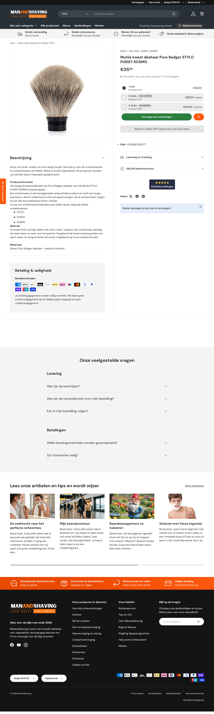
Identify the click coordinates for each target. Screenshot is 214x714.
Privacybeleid (137, 693)
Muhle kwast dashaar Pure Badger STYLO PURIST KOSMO (37, 43)
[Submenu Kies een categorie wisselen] (36, 25)
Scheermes (78, 652)
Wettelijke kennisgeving (193, 700)
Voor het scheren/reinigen (87, 608)
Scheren (77, 614)
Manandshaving (24, 693)
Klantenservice (127, 608)
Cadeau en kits (80, 664)
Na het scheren (81, 621)
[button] (202, 13)
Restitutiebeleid (173, 693)
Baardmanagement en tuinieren (127, 526)
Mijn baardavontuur (75, 524)
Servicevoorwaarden (195, 693)
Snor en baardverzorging (86, 627)
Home (12, 43)
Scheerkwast (79, 646)
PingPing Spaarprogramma (156, 25)
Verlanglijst (138, 2)
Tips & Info (154, 2)
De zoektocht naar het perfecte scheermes (27, 526)
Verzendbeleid (154, 693)
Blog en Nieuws (127, 627)
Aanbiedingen (82, 25)
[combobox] (118, 13)
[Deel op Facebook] (137, 196)
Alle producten (50, 25)
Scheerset (78, 658)
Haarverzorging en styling (86, 633)
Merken (99, 25)
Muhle (123, 51)
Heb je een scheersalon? (133, 639)
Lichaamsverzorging (83, 639)
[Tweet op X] (131, 196)
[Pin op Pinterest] (143, 196)
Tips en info (125, 614)
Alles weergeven (194, 485)
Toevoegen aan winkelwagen (156, 116)
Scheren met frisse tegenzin (180, 524)
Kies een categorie (21, 25)
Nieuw (66, 25)
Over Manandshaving (131, 621)
